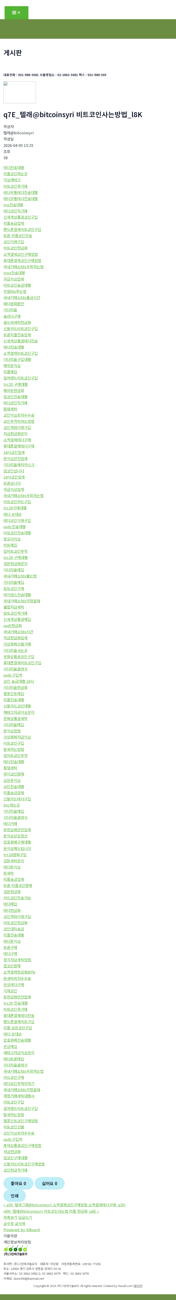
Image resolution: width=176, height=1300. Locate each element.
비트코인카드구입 (17, 501)
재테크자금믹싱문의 (18, 712)
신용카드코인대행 (17, 706)
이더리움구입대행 (17, 359)
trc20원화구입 (15, 854)
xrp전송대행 (13, 204)
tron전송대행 (14, 272)
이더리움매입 (13, 569)
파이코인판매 (13, 774)
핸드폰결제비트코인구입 (22, 229)
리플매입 (10, 371)
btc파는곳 (11, 805)
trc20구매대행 (15, 508)
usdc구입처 (12, 675)
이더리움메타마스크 (18, 464)
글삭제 (20, 1223)
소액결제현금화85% (19, 972)
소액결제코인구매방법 (20, 254)
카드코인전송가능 (17, 897)
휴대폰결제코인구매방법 (22, 260)
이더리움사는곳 (15, 650)
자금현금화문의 (15, 433)
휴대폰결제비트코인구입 (22, 662)
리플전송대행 (13, 699)
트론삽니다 (12, 483)
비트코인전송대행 (17, 532)
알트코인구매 (13, 588)
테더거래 (10, 823)
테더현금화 (12, 910)
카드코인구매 (13, 1077)
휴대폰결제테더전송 (18, 1015)
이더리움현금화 (15, 687)
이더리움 (10, 309)
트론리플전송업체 (17, 334)
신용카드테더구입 (17, 799)
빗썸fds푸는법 (14, 291)
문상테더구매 (13, 984)
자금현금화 (12, 1151)
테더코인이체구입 (17, 520)
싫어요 (49, 1183)
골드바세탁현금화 (17, 322)
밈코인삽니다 (13, 471)
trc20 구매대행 (15, 384)
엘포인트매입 (13, 693)
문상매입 (10, 1046)
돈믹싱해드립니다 (17, 848)
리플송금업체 (13, 223)
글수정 (8, 1223)
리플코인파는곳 (15, 173)
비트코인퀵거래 (15, 186)
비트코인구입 (13, 743)
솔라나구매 (12, 316)
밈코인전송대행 (15, 396)
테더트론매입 (13, 1059)
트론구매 (10, 947)
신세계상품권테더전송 (20, 341)
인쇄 (15, 1196)
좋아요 (18, 1183)
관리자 (138, 1286)
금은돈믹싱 (12, 780)
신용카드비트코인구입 (20, 328)
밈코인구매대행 (15, 1157)
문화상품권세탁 (15, 718)
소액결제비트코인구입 (20, 353)
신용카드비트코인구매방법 (24, 1164)
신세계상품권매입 (17, 619)
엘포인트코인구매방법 (20, 1120)
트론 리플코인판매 (17, 885)
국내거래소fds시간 (18, 631)
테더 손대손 (12, 514)
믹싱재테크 (12, 180)
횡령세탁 (10, 409)
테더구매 (10, 953)
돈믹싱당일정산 (15, 836)
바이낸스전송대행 (17, 594)
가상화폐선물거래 (17, 644)
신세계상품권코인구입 (20, 217)
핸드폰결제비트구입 (18, 1021)
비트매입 (10, 545)
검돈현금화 (12, 891)
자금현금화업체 (15, 638)
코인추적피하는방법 (18, 421)
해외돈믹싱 (12, 365)
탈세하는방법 (13, 749)
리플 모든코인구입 (17, 1027)
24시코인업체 (14, 452)
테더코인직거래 (15, 211)
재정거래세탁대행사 (18, 1096)
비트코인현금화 (15, 248)
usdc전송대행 (14, 526)
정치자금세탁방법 (17, 959)
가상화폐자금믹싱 (17, 737)
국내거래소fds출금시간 (21, 297)
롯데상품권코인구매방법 (22, 1145)
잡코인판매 (12, 966)
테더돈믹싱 (12, 867)
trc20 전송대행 (15, 1003)
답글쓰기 (25, 1217)
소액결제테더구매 (17, 439)
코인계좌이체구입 (17, 427)
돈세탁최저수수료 (17, 978)
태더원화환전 (13, 303)
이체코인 (10, 990)
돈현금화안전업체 (17, 829)
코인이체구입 (13, 241)
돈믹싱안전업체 (15, 458)
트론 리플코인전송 (17, 235)
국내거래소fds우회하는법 (23, 266)
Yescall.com (125, 1286)
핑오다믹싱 (12, 539)
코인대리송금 (13, 929)
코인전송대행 (13, 786)
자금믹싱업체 (13, 279)
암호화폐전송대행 (17, 1040)
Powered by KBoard (21, 1229)
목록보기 (10, 1217)
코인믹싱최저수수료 (18, 415)
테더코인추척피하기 (18, 1083)
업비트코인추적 (15, 551)
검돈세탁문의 (13, 860)
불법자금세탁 (13, 607)
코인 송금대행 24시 (18, 681)
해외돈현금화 (13, 390)
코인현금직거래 (15, 1170)
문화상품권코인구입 (18, 656)
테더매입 (10, 904)
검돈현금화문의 (15, 563)
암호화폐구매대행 (17, 842)
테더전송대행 (13, 167)
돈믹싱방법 (12, 730)
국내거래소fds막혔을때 (21, 601)
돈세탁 (8, 873)
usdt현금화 (12, 625)
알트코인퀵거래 (15, 613)
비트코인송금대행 (17, 285)
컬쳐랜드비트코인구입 (20, 378)
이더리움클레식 (15, 669)
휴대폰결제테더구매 (18, 446)
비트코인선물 (13, 1127)
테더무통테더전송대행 (20, 192)
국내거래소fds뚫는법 (20, 576)
